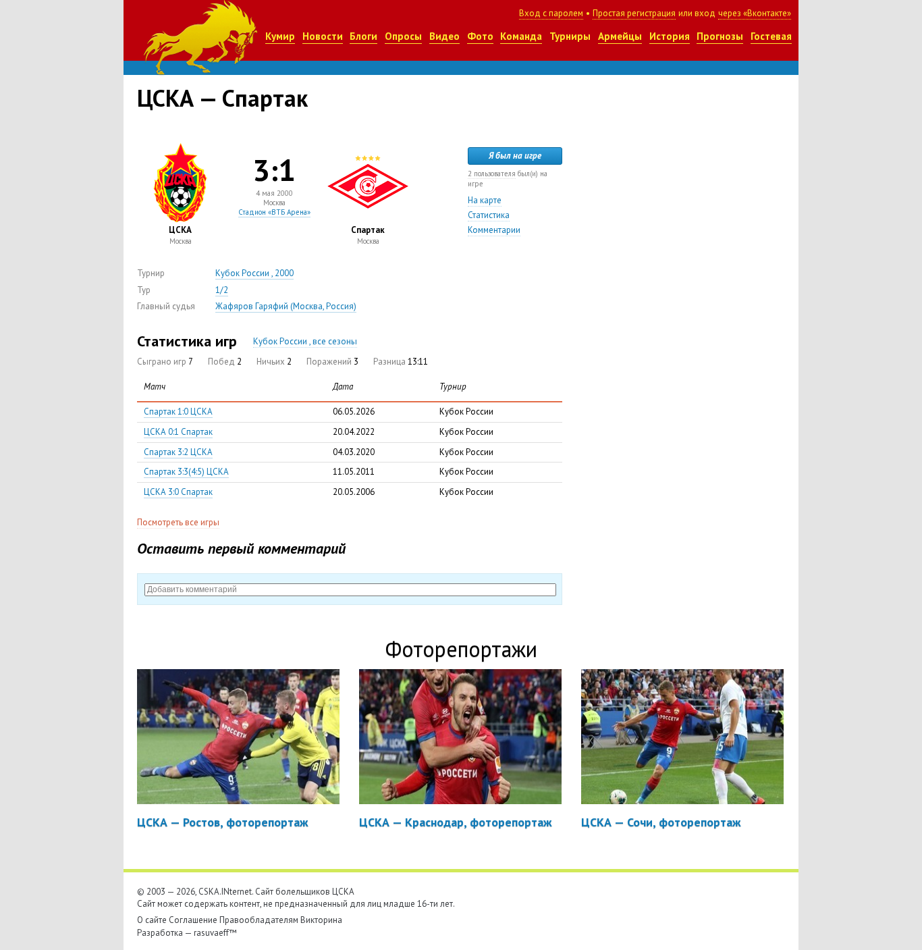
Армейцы (620, 36)
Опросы (403, 36)
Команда (521, 36)
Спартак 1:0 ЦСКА (178, 411)
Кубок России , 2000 (254, 273)
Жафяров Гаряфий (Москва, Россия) (285, 306)
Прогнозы (720, 36)
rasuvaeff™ (215, 933)
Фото (480, 36)
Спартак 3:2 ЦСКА (178, 452)
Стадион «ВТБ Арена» (274, 212)
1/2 (221, 290)
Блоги (363, 36)
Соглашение (193, 920)
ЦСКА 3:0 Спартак (178, 492)
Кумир (280, 36)
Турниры (570, 36)
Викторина (321, 920)
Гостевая (771, 36)
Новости (322, 36)
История (669, 36)
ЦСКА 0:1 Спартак (178, 432)
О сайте (152, 920)
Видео (444, 36)
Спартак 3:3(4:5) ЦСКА (186, 471)
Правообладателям (258, 920)
